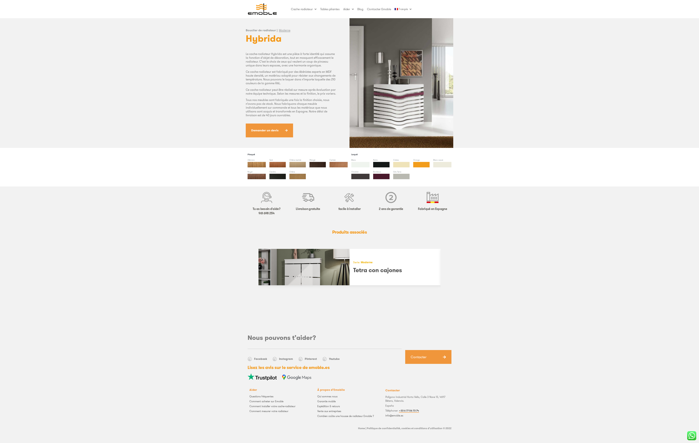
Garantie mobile (326, 401)
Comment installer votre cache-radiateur (272, 406)
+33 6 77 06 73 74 (409, 410)
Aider (346, 9)
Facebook (260, 359)
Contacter (418, 357)
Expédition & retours (328, 406)
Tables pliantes (330, 9)
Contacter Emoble (379, 9)
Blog (360, 9)
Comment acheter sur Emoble (266, 401)
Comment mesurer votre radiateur (268, 411)
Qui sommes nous (327, 396)
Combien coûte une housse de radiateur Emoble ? (345, 416)
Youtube (334, 359)
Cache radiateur (302, 9)
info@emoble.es (394, 415)
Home (361, 428)
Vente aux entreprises (329, 411)
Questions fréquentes (261, 396)
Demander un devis (265, 130)
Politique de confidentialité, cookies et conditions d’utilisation (404, 428)
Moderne (284, 30)
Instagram (286, 359)
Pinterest (311, 359)
